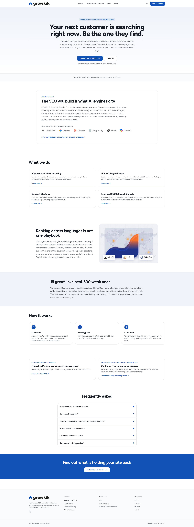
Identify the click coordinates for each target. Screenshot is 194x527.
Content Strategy (70, 507)
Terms (136, 510)
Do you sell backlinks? (97, 414)
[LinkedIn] (30, 511)
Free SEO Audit (157, 3)
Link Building (68, 503)
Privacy (137, 507)
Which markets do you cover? (97, 428)
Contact (137, 503)
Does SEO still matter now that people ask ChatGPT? (97, 421)
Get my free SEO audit (88, 58)
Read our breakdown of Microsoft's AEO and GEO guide (62, 137)
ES (147, 3)
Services (80, 3)
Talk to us (110, 58)
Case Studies (104, 503)
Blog (109, 3)
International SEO (70, 500)
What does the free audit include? (97, 406)
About (116, 3)
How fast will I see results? (97, 435)
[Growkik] (39, 4)
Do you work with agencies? (97, 443)
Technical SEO (69, 510)
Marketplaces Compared (95, 3)
